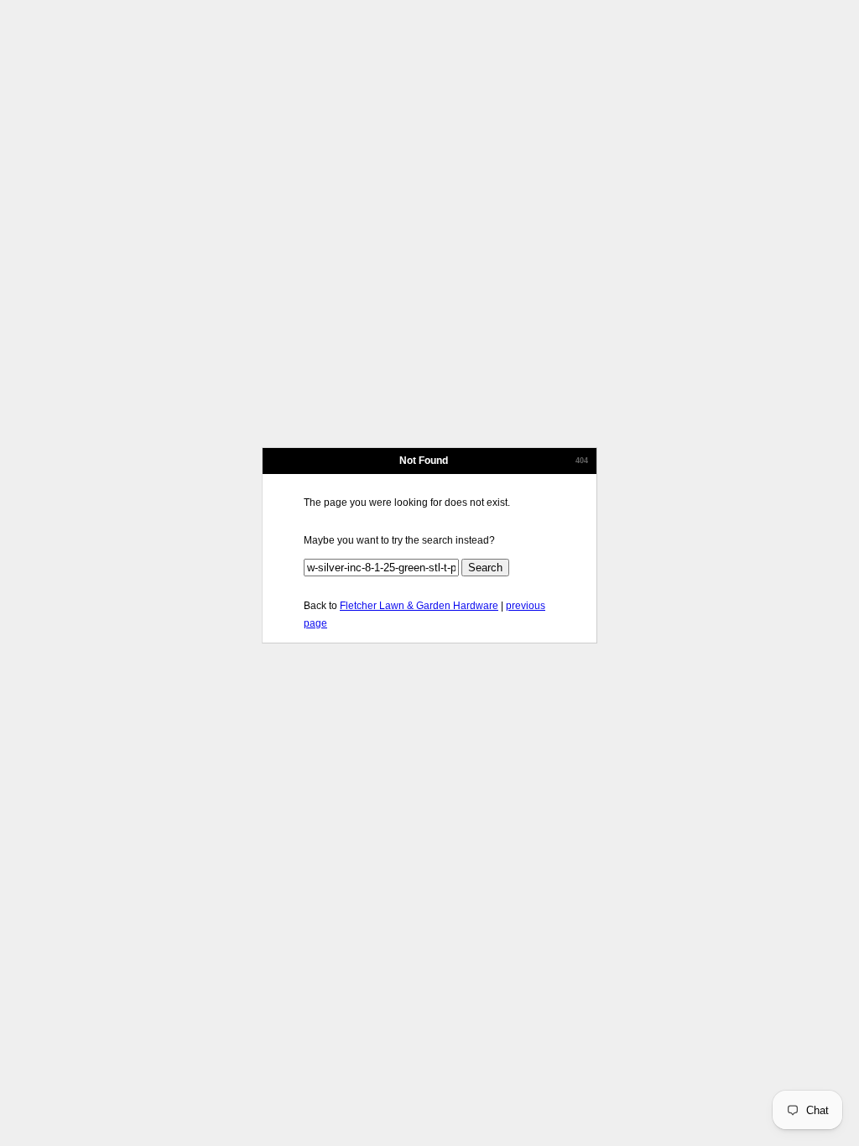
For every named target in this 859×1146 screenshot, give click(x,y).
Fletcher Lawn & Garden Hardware (419, 606)
